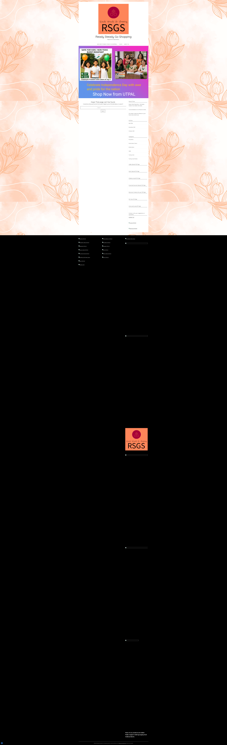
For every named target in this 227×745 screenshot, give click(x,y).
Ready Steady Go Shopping (113, 36)
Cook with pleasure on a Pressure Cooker (137, 109)
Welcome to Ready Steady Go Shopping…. (107, 44)
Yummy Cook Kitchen (133, 158)
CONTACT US (131, 217)
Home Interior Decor (133, 143)
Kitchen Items (131, 147)
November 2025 (132, 127)
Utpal (130, 151)
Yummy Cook (131, 154)
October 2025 (131, 131)
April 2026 (131, 123)
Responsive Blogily (122, 743)
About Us (126, 44)
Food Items (131, 139)
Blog (121, 44)
